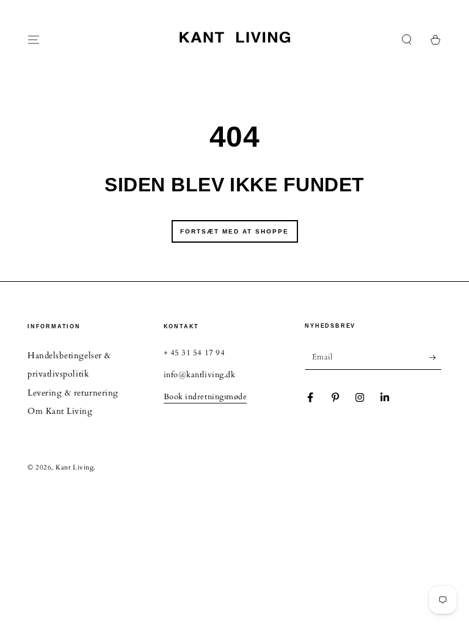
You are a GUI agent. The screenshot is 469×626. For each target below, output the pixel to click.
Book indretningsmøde (205, 397)
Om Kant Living (60, 411)
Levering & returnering (72, 393)
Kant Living (74, 467)
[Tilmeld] (435, 357)
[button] (407, 40)
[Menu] (34, 40)
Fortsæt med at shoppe (234, 231)
